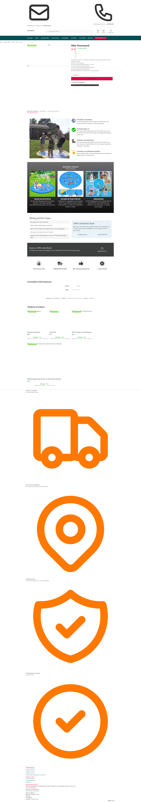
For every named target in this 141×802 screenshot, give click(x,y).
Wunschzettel (111, 32)
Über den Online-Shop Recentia (32, 790)
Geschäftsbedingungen (30, 780)
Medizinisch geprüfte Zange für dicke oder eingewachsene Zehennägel (44, 379)
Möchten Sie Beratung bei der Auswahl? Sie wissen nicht (84, 85)
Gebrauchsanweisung (30, 778)
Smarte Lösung (6, 42)
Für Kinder (69, 298)
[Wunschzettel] (45, 312)
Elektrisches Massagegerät (33, 332)
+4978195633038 (31, 787)
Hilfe (98, 32)
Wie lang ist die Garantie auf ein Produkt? (41, 232)
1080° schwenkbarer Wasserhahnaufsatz (81, 332)
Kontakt (103, 32)
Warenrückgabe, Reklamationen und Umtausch (35, 774)
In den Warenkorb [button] (37, 341)
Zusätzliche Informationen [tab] (53, 111)
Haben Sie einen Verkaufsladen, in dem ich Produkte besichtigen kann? (48, 236)
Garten (12, 42)
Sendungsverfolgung (30, 771)
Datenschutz (28, 782)
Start (1, 42)
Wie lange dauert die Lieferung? (39, 222)
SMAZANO (91, 298)
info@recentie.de (72, 786)
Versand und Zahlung (30, 769)
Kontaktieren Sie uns (30, 773)
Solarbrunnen (53, 332)
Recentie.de (36, 799)
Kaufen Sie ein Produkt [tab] (32, 111)
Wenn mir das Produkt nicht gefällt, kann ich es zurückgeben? (47, 228)
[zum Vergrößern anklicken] (37, 54)
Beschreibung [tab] (42, 111)
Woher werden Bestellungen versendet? (41, 225)
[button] (112, 38)
